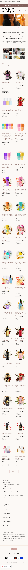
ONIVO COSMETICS (12, 563)
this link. (11, 540)
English (13, 549)
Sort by (3, 63)
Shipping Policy (7, 517)
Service (5, 509)
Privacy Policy (7, 526)
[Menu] (25, 11)
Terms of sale (6, 513)
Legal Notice (6, 505)
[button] (6, 566)
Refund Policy (7, 521)
